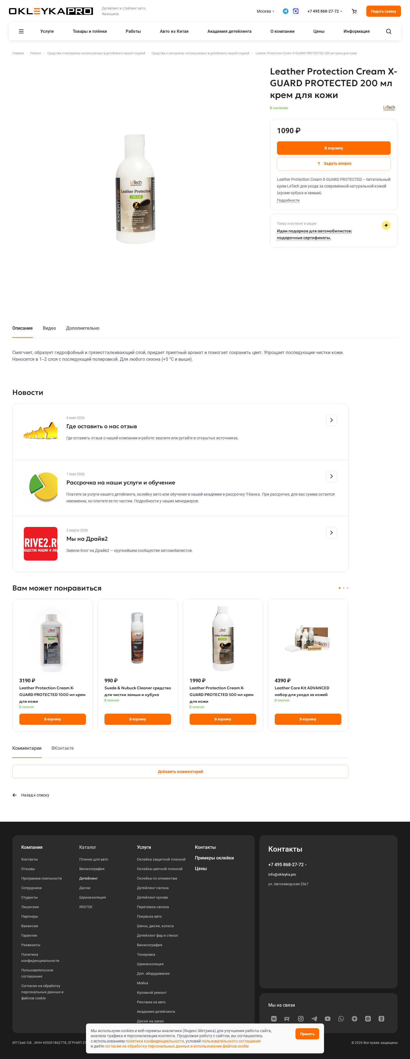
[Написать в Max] (296, 11)
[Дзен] (354, 1018)
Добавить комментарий (180, 771)
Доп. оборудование (153, 973)
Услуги (144, 847)
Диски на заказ (150, 1021)
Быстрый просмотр (53, 658)
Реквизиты (30, 945)
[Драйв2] (381, 1018)
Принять (307, 1034)
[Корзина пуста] (354, 11)
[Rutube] (287, 1018)
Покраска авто (149, 916)
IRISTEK (85, 907)
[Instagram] (300, 1018)
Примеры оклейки (214, 858)
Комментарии (26, 748)
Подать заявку (383, 11)
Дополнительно (82, 328)
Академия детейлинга (156, 1011)
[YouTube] (327, 1018)
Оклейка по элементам (157, 878)
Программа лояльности (41, 878)
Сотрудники (31, 888)
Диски (84, 888)
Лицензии (30, 907)
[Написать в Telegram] (285, 11)
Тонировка (146, 954)
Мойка (142, 983)
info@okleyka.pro (282, 874)
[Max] (368, 1018)
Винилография (91, 869)
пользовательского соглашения (231, 1041)
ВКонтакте (63, 748)
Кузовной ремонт (152, 992)
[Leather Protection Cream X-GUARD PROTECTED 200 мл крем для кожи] (135, 188)
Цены (201, 868)
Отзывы (28, 869)
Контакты (29, 859)
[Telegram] (314, 1018)
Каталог (87, 847)
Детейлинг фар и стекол (157, 935)
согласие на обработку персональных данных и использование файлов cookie (177, 1046)
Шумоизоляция (92, 897)
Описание (22, 328)
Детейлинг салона (153, 888)
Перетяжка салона (153, 907)
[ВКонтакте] (273, 1018)
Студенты (29, 897)
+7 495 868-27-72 (323, 11)
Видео (49, 328)
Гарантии (29, 935)
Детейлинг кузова (152, 897)
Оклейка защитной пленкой (161, 859)
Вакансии (29, 926)
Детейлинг (88, 878)
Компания (32, 847)
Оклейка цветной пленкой (160, 869)
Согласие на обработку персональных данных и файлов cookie (42, 992)
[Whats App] (341, 1018)
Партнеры (29, 916)
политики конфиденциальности (154, 1041)
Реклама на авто (151, 1002)
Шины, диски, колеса (155, 926)
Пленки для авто (93, 859)
